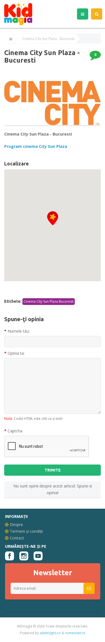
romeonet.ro (75, 633)
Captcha (15, 430)
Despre (16, 524)
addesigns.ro (50, 633)
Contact (17, 538)
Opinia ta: (16, 353)
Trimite (53, 470)
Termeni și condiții (26, 531)
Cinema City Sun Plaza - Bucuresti (48, 39)
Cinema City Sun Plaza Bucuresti (49, 301)
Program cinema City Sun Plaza (35, 146)
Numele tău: (19, 331)
